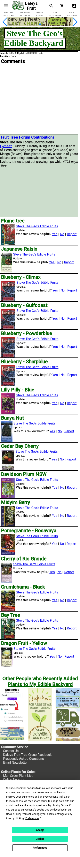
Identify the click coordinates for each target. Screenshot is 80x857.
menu (5, 5)
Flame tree (13, 221)
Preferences (40, 847)
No (62, 234)
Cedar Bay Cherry (20, 446)
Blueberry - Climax (21, 277)
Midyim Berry (15, 502)
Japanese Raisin (19, 249)
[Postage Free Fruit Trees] (12, 733)
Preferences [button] (32, 818)
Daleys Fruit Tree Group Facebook (27, 755)
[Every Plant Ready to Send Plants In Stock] (40, 714)
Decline (40, 838)
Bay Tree (10, 615)
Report (72, 234)
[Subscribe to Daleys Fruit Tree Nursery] (12, 706)
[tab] (8, 14)
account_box (74, 5)
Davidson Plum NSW (24, 474)
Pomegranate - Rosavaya (28, 530)
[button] (33, 24)
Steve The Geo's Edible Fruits (37, 226)
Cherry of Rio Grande (24, 559)
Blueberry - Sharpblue (24, 361)
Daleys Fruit (32, 6)
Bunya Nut (12, 418)
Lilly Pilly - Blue (17, 390)
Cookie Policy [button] (13, 814)
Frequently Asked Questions (23, 759)
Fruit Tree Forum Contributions (28, 137)
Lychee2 (6, 146)
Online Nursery (13, 780)
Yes (54, 234)
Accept (40, 830)
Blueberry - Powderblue (26, 333)
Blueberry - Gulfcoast (24, 305)
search (51, 5)
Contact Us (11, 751)
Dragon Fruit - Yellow (24, 643)
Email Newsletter (15, 762)
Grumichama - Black (23, 587)
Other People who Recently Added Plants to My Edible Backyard (40, 681)
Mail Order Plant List (18, 776)
